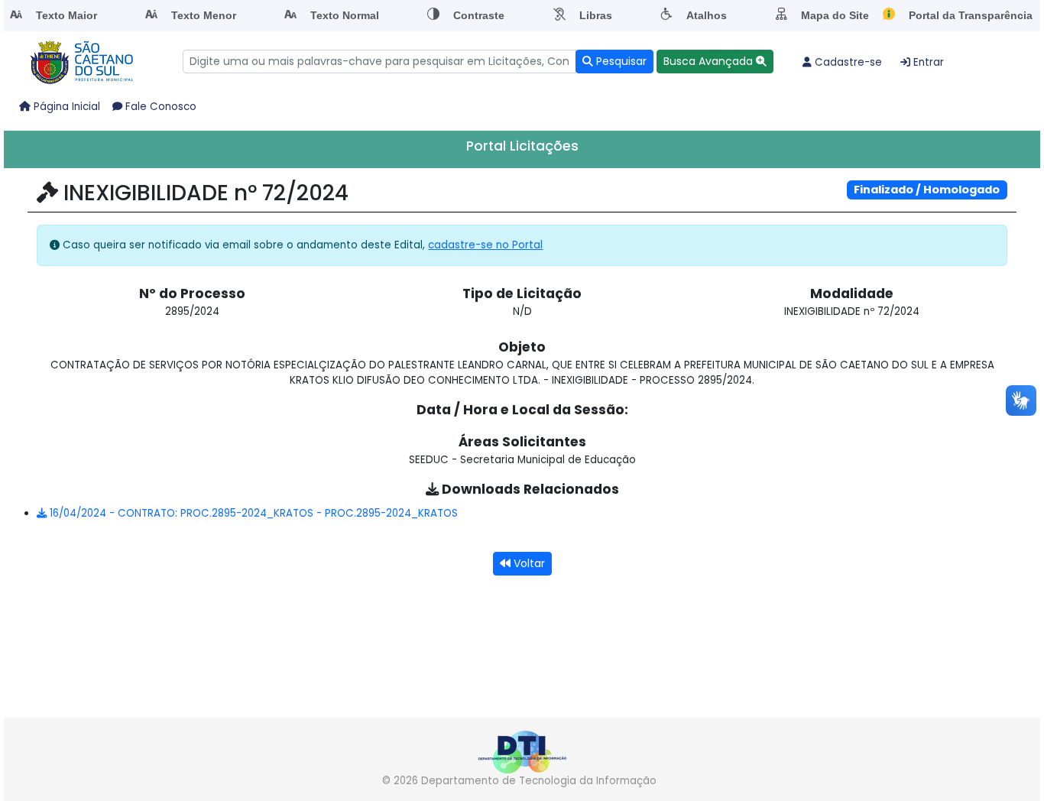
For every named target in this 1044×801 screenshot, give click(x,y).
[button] (715, 61)
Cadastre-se (847, 62)
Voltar (528, 563)
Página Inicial (65, 106)
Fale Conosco (159, 106)
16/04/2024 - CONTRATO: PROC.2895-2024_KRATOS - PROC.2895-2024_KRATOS (252, 513)
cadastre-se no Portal (485, 245)
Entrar (927, 62)
